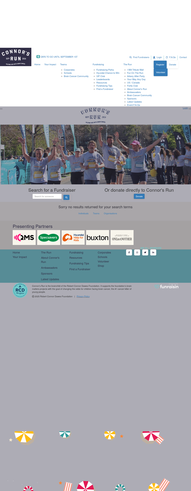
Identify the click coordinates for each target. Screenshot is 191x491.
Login (159, 57)
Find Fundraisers (141, 57)
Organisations (110, 213)
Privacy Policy (83, 296)
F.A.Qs (172, 57)
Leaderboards (103, 79)
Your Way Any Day (136, 79)
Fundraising (98, 64)
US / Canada (133, 82)
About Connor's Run (137, 88)
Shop (101, 266)
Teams (63, 64)
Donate (172, 64)
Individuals (83, 213)
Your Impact (50, 64)
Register (160, 64)
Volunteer (160, 72)
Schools (68, 72)
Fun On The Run (135, 72)
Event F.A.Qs (133, 104)
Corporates (69, 69)
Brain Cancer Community (76, 76)
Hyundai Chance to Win (107, 72)
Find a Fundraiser (104, 88)
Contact (183, 57)
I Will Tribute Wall (135, 69)
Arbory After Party (136, 76)
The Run (127, 64)
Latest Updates (134, 101)
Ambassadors (134, 92)
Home (37, 64)
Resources (101, 82)
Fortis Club (132, 85)
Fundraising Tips (104, 85)
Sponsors (132, 98)
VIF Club (100, 76)
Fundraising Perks (105, 69)
